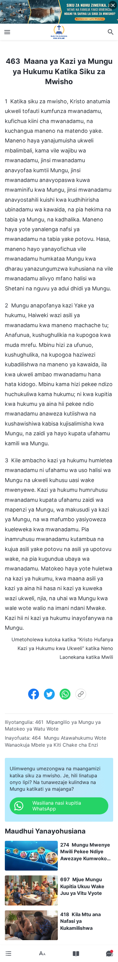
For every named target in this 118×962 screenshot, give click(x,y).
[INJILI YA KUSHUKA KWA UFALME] (59, 32)
